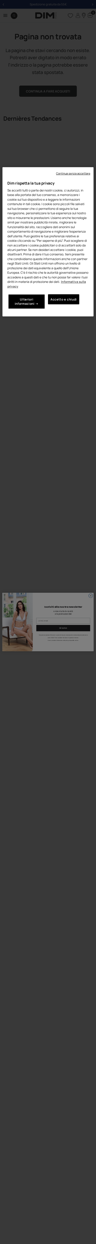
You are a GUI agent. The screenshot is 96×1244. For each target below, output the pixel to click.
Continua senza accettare (73, 173)
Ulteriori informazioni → (27, 301)
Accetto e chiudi (63, 299)
